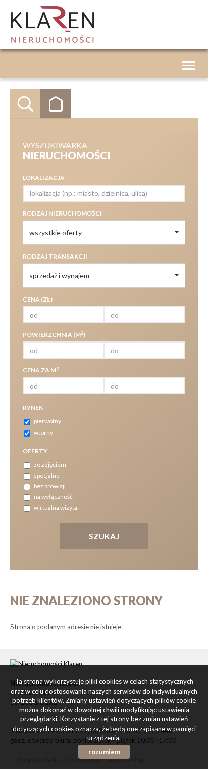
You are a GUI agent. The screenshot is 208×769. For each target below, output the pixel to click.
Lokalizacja (44, 177)
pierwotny (47, 421)
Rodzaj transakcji (55, 256)
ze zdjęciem (50, 464)
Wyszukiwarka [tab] (25, 104)
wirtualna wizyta (55, 507)
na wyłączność (53, 496)
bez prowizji (50, 486)
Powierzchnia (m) (54, 334)
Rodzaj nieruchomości (62, 213)
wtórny (43, 432)
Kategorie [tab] (55, 104)
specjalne (47, 475)
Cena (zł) (38, 299)
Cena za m (41, 370)
